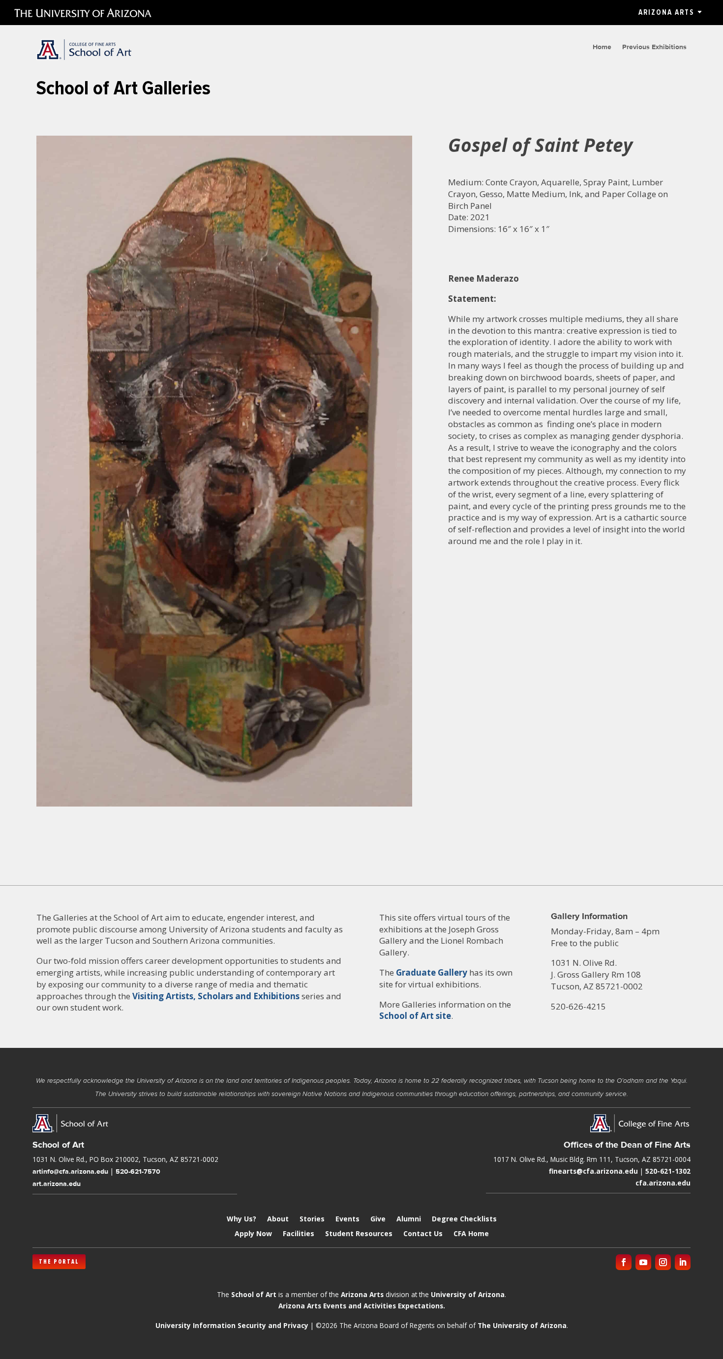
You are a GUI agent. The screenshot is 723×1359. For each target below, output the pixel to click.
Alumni (408, 1219)
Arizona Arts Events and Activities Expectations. (361, 1305)
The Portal (59, 1262)
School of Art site (415, 1015)
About (278, 1219)
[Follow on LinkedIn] (683, 1262)
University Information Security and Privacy (231, 1325)
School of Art (253, 1294)
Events (347, 1219)
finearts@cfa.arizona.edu (593, 1171)
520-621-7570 (138, 1171)
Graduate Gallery (431, 972)
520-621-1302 (668, 1171)
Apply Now (253, 1234)
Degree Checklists (464, 1219)
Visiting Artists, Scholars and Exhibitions (216, 996)
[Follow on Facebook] (624, 1262)
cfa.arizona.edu (663, 1182)
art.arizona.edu (56, 1183)
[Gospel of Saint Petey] (224, 806)
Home (602, 47)
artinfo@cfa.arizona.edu (70, 1171)
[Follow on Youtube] (643, 1262)
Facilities (298, 1234)
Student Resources (358, 1234)
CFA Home (471, 1234)
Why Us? (241, 1219)
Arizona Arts (666, 12)
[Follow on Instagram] (663, 1262)
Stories (312, 1219)
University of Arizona (468, 1294)
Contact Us (423, 1234)
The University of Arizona (522, 1325)
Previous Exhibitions (654, 47)
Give (378, 1219)
